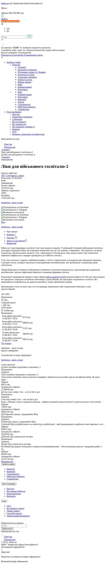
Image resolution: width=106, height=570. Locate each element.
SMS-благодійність (27, 107)
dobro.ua (5, 3)
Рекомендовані (25, 87)
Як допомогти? (19, 124)
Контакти (11, 496)
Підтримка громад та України (32, 72)
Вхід (3, 222)
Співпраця (17, 119)
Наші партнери (14, 494)
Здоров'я (22, 67)
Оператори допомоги (22, 117)
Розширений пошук (33, 55)
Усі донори (6, 343)
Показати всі (7, 461)
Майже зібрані (24, 82)
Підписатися (7, 529)
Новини (16, 129)
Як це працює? (19, 122)
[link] (53, 207)
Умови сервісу (13, 511)
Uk (8, 28)
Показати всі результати (12, 55)
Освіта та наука (25, 79)
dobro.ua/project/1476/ (56, 277)
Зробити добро (14, 62)
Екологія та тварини (27, 70)
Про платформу (14, 112)
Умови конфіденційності (18, 516)
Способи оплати (14, 513)
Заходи (21, 102)
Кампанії (22, 99)
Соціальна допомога (27, 77)
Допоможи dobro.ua (10, 21)
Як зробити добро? (15, 508)
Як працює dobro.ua (16, 491)
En (8, 31)
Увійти (4, 19)
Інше (4, 501)
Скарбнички (23, 109)
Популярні (23, 89)
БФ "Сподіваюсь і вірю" (12, 175)
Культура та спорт (26, 74)
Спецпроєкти (24, 104)
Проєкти (16, 65)
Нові (20, 84)
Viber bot (8, 144)
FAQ (14, 132)
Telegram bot (9, 147)
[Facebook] (1, 534)
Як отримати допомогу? (23, 127)
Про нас (16, 114)
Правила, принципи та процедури (28, 134)
